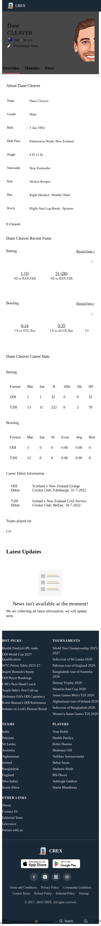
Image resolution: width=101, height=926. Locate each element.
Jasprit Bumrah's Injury (18, 672)
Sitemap (84, 893)
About (6, 805)
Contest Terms (21, 893)
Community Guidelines (77, 887)
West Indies (10, 781)
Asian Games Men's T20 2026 (73, 695)
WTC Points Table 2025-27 (21, 665)
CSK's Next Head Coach (19, 684)
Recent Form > (85, 251)
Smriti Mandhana (65, 787)
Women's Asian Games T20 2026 (75, 714)
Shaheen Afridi (63, 769)
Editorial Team (12, 818)
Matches (32, 68)
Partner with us (12, 830)
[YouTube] (67, 877)
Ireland (7, 763)
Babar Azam (61, 763)
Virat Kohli (60, 732)
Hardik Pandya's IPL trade (20, 648)
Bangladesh (10, 769)
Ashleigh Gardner (65, 781)
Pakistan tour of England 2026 (74, 665)
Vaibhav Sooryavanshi (68, 756)
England (8, 775)
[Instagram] (56, 877)
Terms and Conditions (23, 887)
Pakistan (8, 738)
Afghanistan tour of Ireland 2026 (75, 701)
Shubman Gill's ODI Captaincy (23, 696)
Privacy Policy (50, 887)
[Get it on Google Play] (66, 863)
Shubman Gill (62, 750)
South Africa (10, 787)
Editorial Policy (65, 893)
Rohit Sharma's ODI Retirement (24, 703)
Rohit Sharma (62, 744)
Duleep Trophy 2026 (67, 683)
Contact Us (10, 811)
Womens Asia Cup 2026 (69, 689)
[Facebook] (34, 877)
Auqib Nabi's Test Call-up (20, 690)
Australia (8, 750)
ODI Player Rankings (17, 678)
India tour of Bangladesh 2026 (74, 707)
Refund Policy (43, 893)
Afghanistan (10, 756)
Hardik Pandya (63, 738)
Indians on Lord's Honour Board (24, 709)
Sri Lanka (9, 744)
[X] (45, 877)
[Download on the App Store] (34, 863)
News (49, 68)
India (5, 732)
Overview (11, 68)
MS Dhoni (60, 775)
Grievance (9, 824)
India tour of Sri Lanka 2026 (72, 659)
